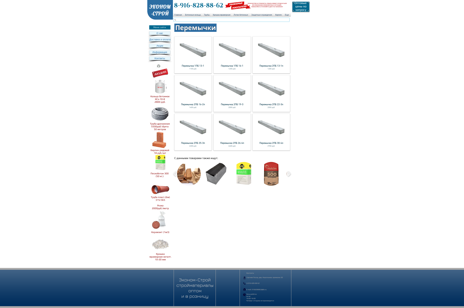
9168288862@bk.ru (259, 289)
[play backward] (175, 174)
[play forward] (289, 174)
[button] (159, 27)
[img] (193, 55)
